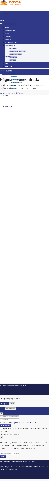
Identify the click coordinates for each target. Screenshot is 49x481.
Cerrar (12, 404)
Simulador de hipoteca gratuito (15, 232)
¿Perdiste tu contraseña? (25, 422)
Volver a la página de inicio (11, 93)
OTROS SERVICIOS (11, 42)
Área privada (9, 256)
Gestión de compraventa (18, 51)
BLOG (6, 95)
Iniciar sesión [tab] (10, 409)
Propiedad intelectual (39, 466)
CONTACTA (8, 106)
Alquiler (12, 74)
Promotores (13, 57)
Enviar (3, 456)
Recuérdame (8, 422)
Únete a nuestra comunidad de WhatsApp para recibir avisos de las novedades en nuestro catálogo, (24, 198)
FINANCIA (8, 39)
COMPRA (8, 36)
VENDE (7, 33)
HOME (7, 13)
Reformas (13, 60)
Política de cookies (9, 469)
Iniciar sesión (5, 426)
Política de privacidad (20, 466)
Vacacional (13, 77)
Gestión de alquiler (16, 83)
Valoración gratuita (11, 229)
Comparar (4, 403)
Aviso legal (4, 466)
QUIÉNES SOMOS (10, 24)
